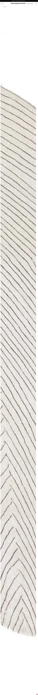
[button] (2, 3)
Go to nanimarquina (30, 3)
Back (4, 6)
